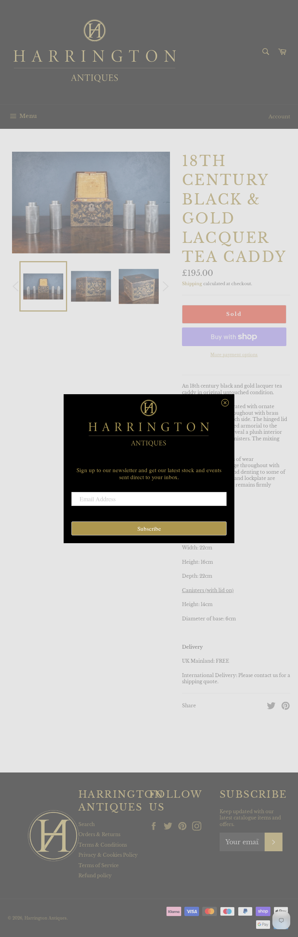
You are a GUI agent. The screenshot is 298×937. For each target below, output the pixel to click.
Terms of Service (98, 865)
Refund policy (95, 875)
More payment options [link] (234, 354)
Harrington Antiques (45, 918)
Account (279, 116)
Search (86, 824)
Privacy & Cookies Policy (108, 855)
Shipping (192, 283)
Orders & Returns (99, 834)
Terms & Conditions (102, 845)
